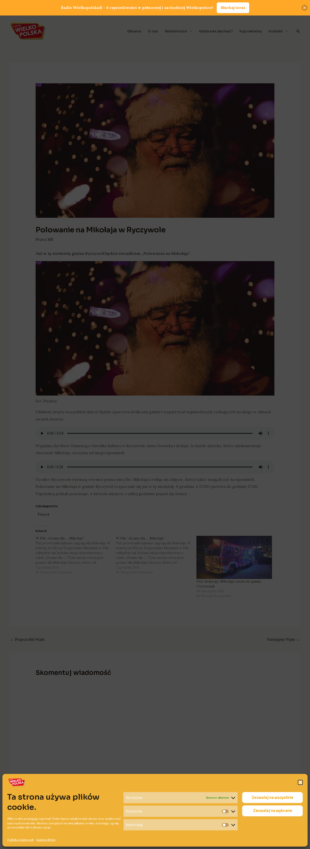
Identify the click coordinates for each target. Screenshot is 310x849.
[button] (300, 782)
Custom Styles (45, 839)
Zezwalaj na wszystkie (272, 797)
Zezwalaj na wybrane (272, 811)
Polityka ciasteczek (20, 839)
